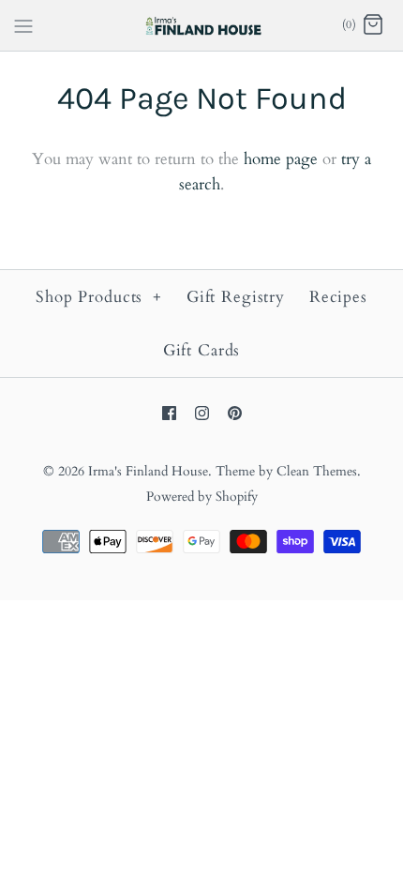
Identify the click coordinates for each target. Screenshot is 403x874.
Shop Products (99, 297)
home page (281, 159)
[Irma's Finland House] (202, 25)
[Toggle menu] (23, 24)
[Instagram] (202, 413)
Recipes (338, 297)
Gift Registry (236, 297)
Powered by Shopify (202, 497)
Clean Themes (316, 471)
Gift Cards (202, 350)
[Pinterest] (235, 413)
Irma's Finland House (148, 471)
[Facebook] (169, 413)
